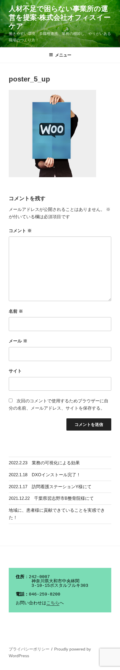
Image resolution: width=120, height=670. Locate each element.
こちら (52, 603)
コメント (20, 230)
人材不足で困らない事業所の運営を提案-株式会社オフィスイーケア (60, 17)
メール (18, 340)
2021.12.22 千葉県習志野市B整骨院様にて (51, 498)
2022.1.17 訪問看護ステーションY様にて (50, 486)
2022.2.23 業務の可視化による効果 (44, 462)
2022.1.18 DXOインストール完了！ (45, 474)
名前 (16, 311)
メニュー (63, 55)
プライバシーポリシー (29, 649)
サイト (15, 370)
